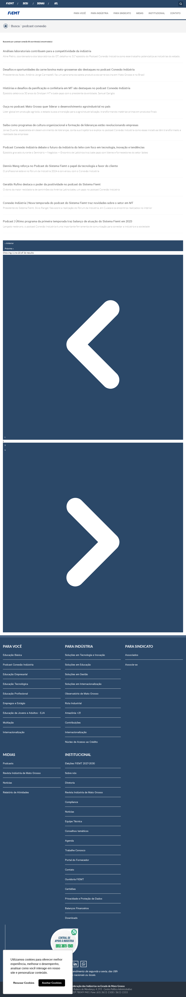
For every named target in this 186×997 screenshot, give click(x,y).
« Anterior (9, 243)
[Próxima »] (93, 542)
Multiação (8, 722)
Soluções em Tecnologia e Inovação (85, 655)
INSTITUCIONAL (157, 13)
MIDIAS (139, 13)
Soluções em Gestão (76, 674)
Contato (69, 869)
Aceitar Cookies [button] (52, 982)
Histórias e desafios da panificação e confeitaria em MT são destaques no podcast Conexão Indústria (66, 88)
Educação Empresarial (15, 674)
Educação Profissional (15, 693)
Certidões (70, 889)
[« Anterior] (93, 345)
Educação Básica (12, 655)
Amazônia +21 (73, 713)
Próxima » (9, 248)
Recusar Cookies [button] (23, 982)
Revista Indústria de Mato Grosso (22, 773)
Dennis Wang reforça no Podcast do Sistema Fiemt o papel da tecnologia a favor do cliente (60, 166)
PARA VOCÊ (80, 13)
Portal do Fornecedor (77, 860)
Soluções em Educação (78, 664)
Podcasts (8, 763)
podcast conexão (34, 26)
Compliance (71, 802)
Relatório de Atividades (16, 792)
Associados (131, 655)
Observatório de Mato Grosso (81, 693)
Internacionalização (14, 732)
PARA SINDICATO (122, 13)
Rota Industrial (73, 703)
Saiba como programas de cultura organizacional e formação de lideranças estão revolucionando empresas (70, 125)
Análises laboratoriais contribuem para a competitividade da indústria (47, 51)
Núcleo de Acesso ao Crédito (81, 742)
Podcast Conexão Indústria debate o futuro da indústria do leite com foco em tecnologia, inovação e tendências (73, 147)
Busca (15, 26)
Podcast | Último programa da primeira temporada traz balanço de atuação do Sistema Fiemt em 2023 (67, 221)
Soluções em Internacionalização (83, 684)
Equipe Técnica (73, 821)
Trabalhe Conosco (75, 850)
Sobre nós (70, 773)
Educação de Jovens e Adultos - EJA (24, 713)
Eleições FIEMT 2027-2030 (80, 763)
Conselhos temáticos (76, 831)
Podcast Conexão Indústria (18, 664)
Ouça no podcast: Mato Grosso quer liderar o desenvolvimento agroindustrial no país (56, 106)
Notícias (7, 782)
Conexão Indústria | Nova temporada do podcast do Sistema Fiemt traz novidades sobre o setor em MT (68, 203)
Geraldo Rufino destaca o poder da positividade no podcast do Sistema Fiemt (52, 184)
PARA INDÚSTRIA (99, 13)
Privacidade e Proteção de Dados (83, 898)
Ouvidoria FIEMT (74, 879)
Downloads (71, 918)
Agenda (69, 840)
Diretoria (70, 782)
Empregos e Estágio (14, 703)
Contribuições (73, 722)
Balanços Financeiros (77, 908)
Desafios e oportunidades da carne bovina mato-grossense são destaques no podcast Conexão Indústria (69, 69)
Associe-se (131, 664)
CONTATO (175, 13)
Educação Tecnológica (15, 684)
